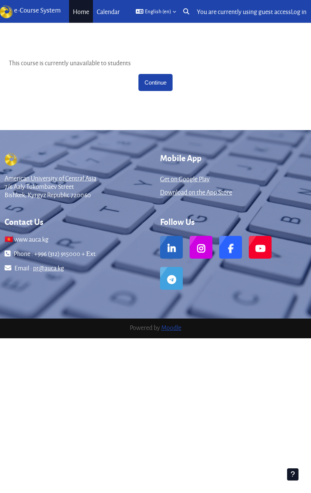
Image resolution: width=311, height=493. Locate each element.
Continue (155, 82)
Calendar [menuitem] (108, 11)
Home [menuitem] (81, 11)
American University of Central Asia (50, 178)
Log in (298, 11)
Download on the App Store (196, 192)
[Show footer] (293, 474)
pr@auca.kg (48, 268)
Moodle (171, 327)
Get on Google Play (185, 178)
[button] (156, 11)
